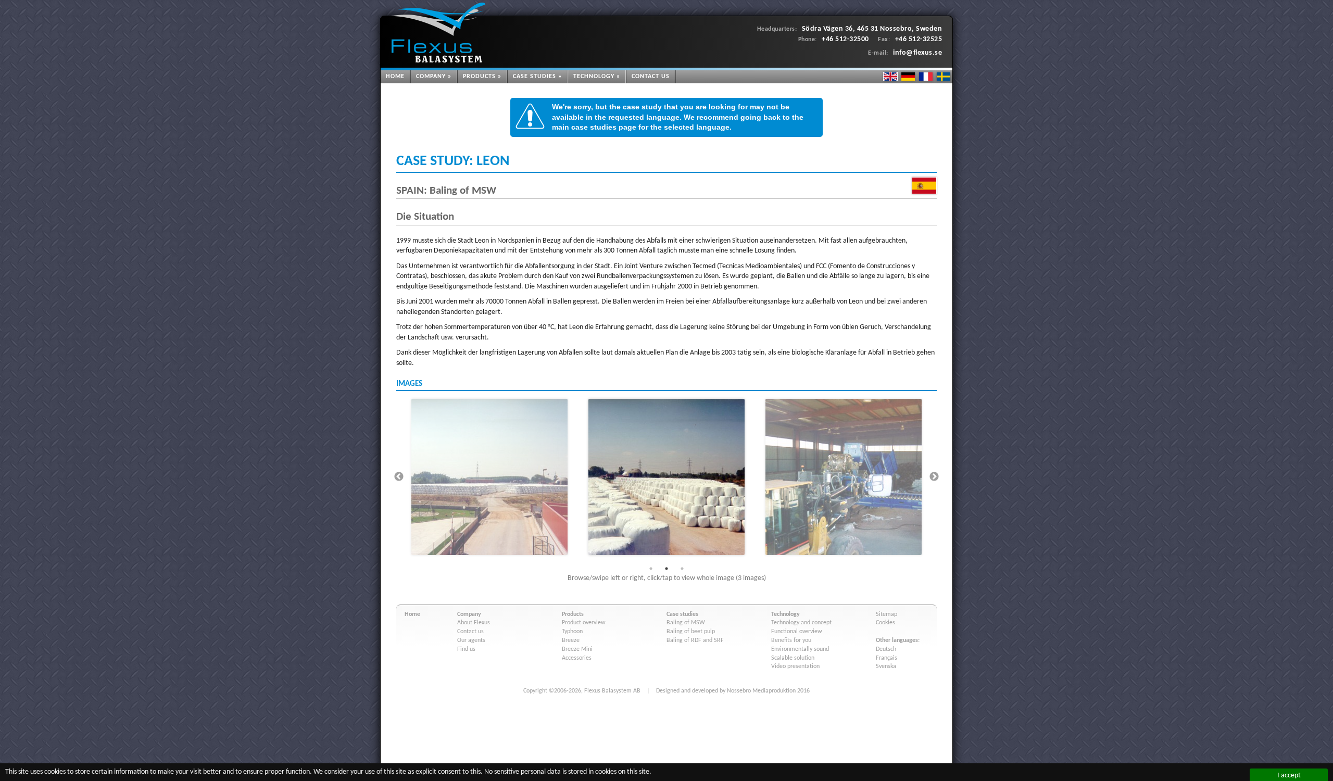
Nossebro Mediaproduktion (761, 691)
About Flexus (473, 623)
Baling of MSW (685, 623)
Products (479, 76)
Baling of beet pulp (690, 631)
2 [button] (666, 568)
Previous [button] (399, 477)
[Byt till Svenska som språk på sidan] (943, 76)
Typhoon (572, 631)
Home (395, 76)
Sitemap (886, 614)
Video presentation (795, 666)
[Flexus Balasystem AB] (438, 32)
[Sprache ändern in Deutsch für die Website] (908, 76)
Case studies (534, 76)
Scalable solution (792, 658)
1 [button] (651, 568)
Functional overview (796, 631)
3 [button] (682, 568)
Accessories (577, 658)
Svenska (886, 666)
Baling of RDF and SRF (695, 640)
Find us (466, 649)
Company (431, 76)
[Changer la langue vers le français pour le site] (926, 76)
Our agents (471, 640)
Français (886, 658)
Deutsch (886, 649)
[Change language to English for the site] (890, 76)
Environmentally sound (800, 649)
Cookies (885, 623)
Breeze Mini (577, 649)
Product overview (584, 623)
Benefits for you (791, 640)
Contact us (651, 76)
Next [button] (934, 477)
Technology (593, 76)
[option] (489, 477)
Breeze (571, 640)
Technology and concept (801, 623)
